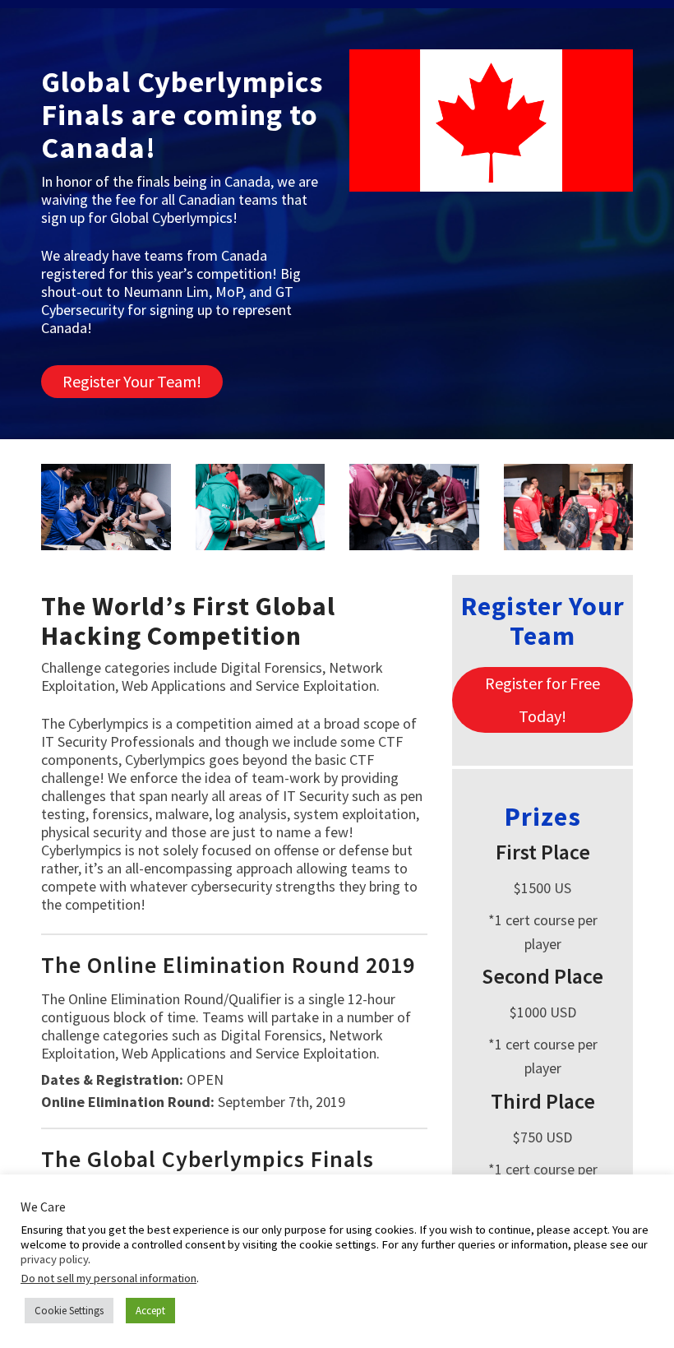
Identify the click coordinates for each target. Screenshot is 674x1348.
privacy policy (54, 1259)
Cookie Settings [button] (69, 1311)
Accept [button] (150, 1311)
